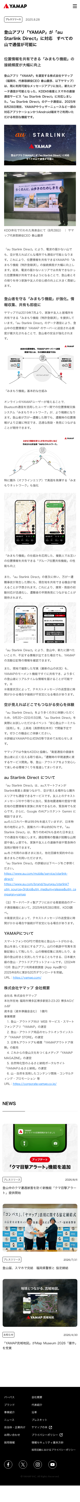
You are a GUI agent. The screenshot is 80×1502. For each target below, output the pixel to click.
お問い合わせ (12, 1435)
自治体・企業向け (14, 1427)
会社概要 (37, 1397)
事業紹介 (9, 1412)
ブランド (9, 1405)
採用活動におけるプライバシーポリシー (54, 1450)
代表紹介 (37, 1405)
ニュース (9, 1420)
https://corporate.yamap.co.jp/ (35, 1084)
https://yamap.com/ (27, 977)
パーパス (9, 1397)
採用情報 (9, 1442)
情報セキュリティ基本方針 (48, 1442)
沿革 (34, 1412)
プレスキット (39, 1420)
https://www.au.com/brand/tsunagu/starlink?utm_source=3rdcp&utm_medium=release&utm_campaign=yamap (40, 889)
